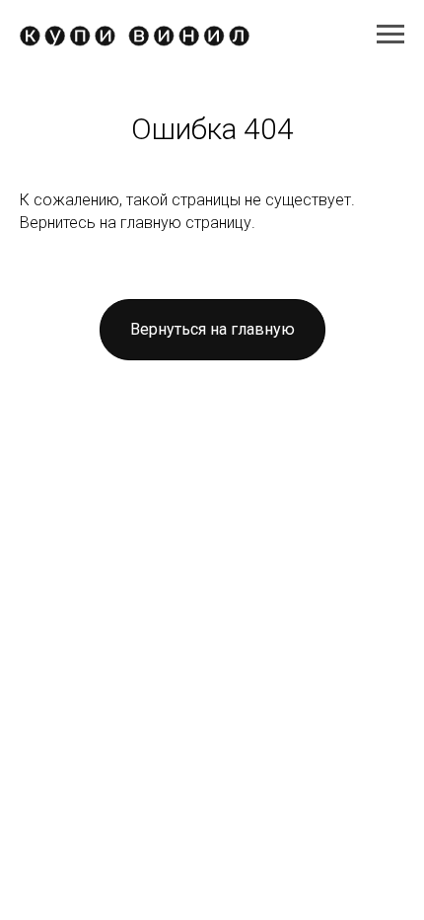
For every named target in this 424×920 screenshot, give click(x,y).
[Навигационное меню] (390, 34)
